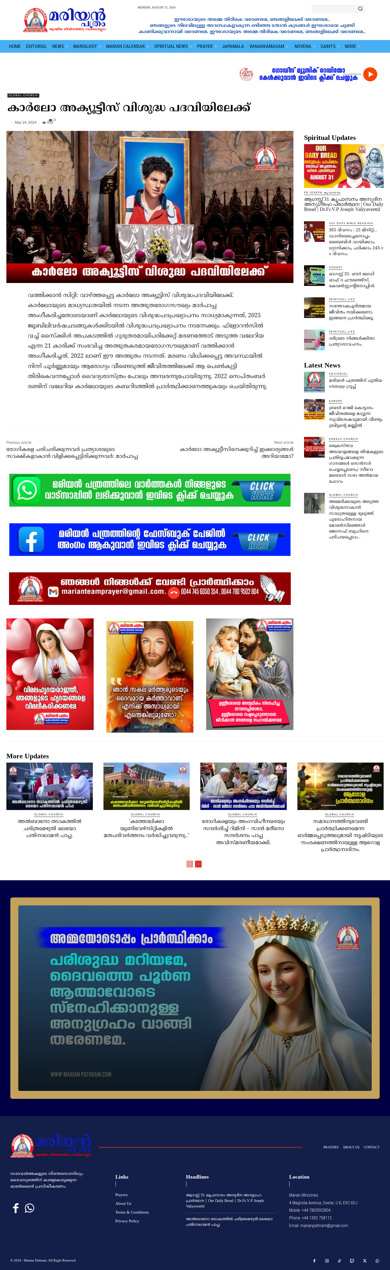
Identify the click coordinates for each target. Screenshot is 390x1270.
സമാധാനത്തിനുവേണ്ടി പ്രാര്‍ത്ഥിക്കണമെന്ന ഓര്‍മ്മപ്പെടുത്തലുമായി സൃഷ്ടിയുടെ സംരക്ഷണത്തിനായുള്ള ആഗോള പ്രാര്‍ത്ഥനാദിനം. (340, 836)
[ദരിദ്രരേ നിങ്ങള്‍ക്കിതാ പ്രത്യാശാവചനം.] (314, 340)
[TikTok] (340, 1261)
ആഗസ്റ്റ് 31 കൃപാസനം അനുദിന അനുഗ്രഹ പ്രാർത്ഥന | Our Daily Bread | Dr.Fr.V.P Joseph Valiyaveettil (344, 204)
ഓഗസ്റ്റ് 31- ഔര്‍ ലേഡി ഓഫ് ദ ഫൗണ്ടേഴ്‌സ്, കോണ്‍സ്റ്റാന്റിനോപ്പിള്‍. (352, 280)
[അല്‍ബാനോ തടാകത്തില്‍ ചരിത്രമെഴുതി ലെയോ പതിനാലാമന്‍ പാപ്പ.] (49, 786)
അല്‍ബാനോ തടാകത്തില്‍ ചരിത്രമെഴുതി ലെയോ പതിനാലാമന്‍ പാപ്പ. (49, 829)
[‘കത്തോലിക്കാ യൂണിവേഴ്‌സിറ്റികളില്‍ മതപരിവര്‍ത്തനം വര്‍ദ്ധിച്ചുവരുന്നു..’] (146, 786)
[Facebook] (341, 123)
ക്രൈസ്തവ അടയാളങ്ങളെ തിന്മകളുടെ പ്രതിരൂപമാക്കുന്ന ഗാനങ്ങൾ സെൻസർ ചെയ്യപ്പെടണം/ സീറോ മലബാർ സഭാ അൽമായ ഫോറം (356, 463)
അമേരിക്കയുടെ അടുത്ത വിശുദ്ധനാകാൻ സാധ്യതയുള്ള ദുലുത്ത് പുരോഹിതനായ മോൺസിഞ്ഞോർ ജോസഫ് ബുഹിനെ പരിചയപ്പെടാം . (354, 519)
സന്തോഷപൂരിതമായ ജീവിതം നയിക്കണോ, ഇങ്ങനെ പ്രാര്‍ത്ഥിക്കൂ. (351, 312)
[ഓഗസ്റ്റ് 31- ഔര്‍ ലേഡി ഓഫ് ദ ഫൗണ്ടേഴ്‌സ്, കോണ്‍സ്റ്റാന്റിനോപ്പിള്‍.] (314, 275)
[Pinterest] (366, 123)
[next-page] (198, 864)
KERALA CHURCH (343, 439)
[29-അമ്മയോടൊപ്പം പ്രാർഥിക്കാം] (195, 998)
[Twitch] (352, 1261)
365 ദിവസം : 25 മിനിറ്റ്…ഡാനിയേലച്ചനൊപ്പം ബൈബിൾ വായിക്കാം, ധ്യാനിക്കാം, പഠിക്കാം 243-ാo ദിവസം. (356, 242)
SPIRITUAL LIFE (342, 299)
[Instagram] (327, 1261)
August (336, 267)
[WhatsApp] (378, 123)
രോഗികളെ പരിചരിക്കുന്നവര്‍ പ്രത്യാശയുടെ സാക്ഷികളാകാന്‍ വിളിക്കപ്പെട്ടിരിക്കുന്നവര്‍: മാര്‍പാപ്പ (72, 453)
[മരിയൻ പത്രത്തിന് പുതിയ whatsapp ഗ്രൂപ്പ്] (314, 382)
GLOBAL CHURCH (23, 95)
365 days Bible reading (351, 223)
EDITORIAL (338, 374)
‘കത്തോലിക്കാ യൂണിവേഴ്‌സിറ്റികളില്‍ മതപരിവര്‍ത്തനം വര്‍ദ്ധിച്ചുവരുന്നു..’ (146, 829)
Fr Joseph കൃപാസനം (322, 192)
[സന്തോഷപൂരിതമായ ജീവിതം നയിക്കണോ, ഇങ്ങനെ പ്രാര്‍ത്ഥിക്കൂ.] (314, 307)
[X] (354, 123)
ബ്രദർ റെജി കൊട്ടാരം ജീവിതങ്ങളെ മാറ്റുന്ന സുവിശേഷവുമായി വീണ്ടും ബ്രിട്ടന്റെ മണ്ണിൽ (356, 416)
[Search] (360, 9)
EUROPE (336, 401)
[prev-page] (190, 864)
